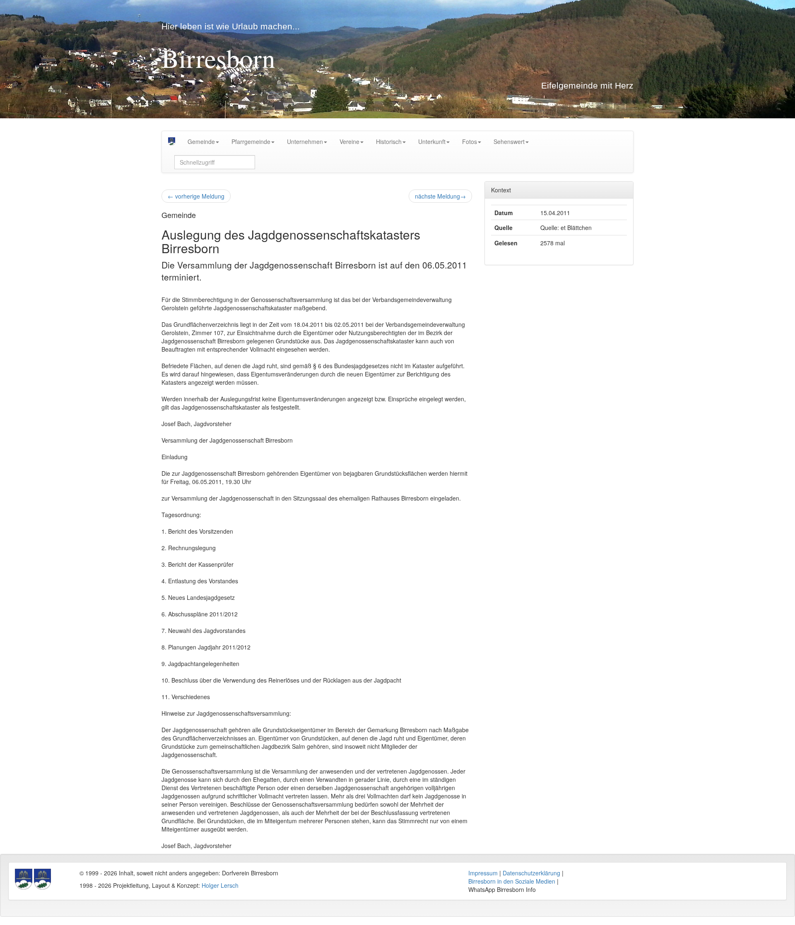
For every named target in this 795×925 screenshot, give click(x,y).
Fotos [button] (469, 141)
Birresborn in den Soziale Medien (511, 881)
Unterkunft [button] (432, 141)
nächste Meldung (440, 196)
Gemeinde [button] (201, 141)
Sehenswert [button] (509, 141)
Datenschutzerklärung (531, 873)
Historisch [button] (389, 141)
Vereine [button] (349, 141)
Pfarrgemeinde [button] (250, 141)
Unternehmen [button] (305, 141)
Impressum (483, 873)
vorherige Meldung (196, 196)
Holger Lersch (220, 885)
